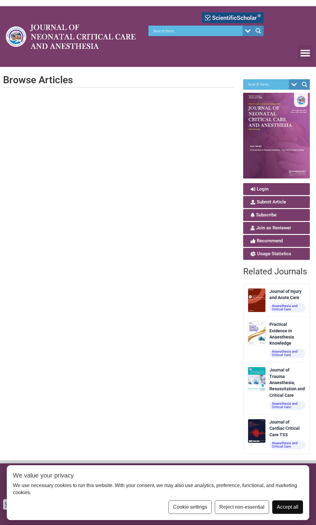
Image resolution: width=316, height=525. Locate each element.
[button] (305, 53)
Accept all (287, 507)
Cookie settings (190, 507)
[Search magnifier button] (258, 31)
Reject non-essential (241, 507)
